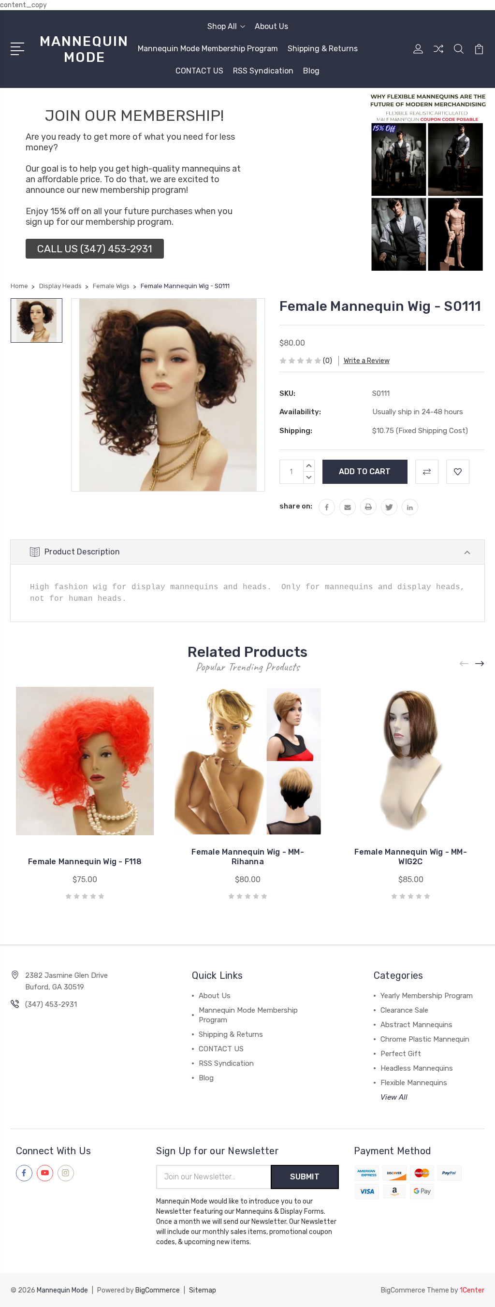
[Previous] (464, 664)
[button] (95, 249)
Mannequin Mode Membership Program (208, 48)
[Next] (480, 664)
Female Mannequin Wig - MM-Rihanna (247, 856)
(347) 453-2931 (51, 1004)
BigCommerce (157, 1290)
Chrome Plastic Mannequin (424, 1039)
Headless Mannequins (416, 1068)
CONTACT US (199, 70)
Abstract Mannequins (416, 1024)
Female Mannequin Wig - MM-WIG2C (410, 856)
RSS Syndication (263, 70)
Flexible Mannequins (413, 1082)
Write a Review (367, 361)
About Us (271, 26)
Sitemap (202, 1290)
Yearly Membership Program (426, 995)
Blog (311, 70)
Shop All (222, 26)
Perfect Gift (400, 1053)
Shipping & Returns (323, 48)
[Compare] (438, 55)
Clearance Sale (404, 1010)
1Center (472, 1290)
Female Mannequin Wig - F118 (85, 861)
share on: (295, 506)
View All (394, 1097)
